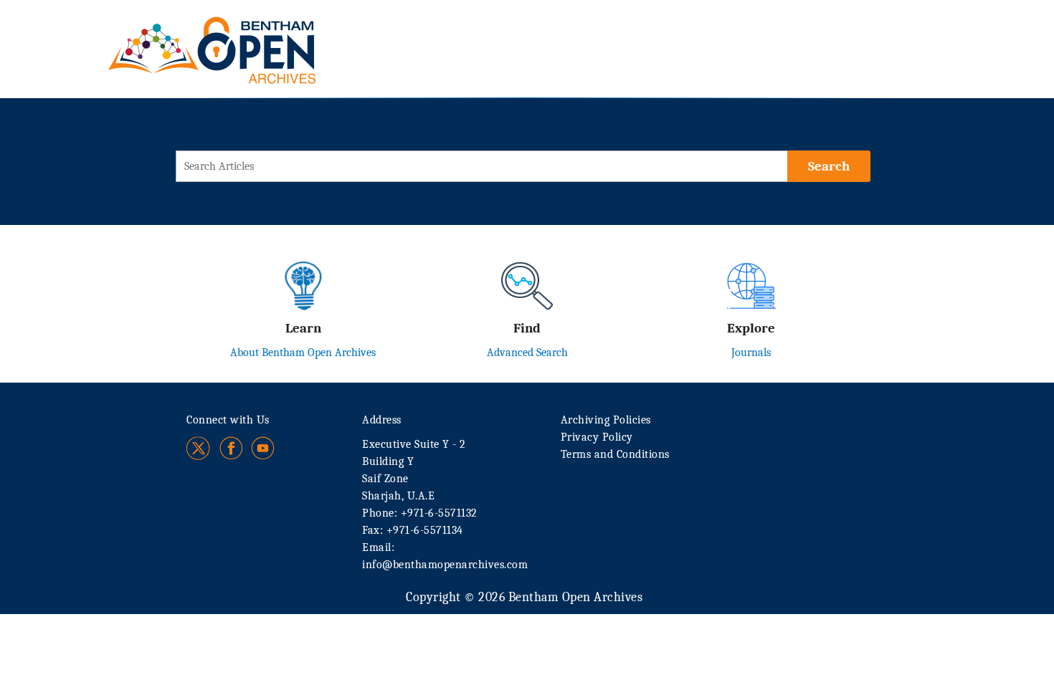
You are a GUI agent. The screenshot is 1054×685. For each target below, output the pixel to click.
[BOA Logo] (253, 34)
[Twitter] (199, 448)
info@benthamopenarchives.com (445, 564)
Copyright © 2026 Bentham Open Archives (524, 597)
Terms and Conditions (615, 454)
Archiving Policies (606, 419)
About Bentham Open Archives (303, 352)
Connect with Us (228, 419)
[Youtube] (262, 448)
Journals (751, 352)
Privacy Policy (597, 437)
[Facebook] (231, 448)
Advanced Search (527, 352)
